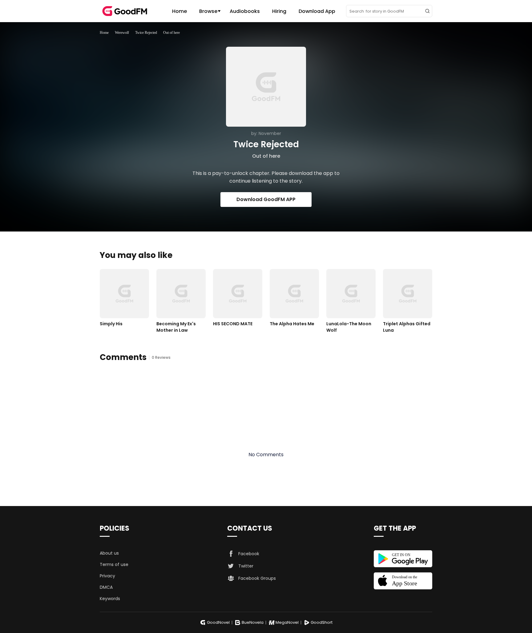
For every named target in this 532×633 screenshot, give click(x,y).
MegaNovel (287, 622)
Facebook (248, 554)
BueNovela (253, 622)
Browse (208, 11)
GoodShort (321, 622)
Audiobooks (245, 11)
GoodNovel (218, 622)
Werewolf (122, 32)
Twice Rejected (146, 32)
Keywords (110, 598)
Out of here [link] (171, 32)
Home (179, 11)
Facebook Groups (257, 578)
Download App (317, 11)
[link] (104, 32)
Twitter (245, 566)
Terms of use (114, 564)
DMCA (106, 587)
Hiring (279, 11)
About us (109, 553)
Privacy (107, 576)
